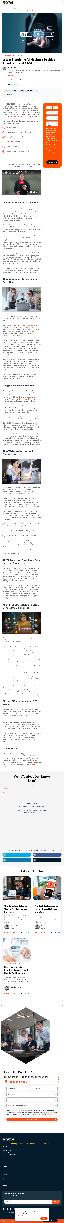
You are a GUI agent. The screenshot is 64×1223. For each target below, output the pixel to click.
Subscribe (56, 1201)
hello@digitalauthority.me (9, 1154)
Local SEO (7, 90)
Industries (6, 1182)
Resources (6, 1163)
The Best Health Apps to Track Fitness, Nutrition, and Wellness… (46, 909)
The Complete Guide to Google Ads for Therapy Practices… (15, 909)
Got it (44, 1218)
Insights (5, 1174)
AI (36, 90)
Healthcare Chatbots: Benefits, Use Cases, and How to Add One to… (16, 970)
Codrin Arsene (16, 926)
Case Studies (7, 1170)
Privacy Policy (50, 155)
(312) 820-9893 (6, 1152)
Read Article (8, 932)
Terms (48, 157)
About (4, 1178)
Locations (5, 1186)
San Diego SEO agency (17, 116)
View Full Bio (19, 84)
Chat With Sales (50, 1221)
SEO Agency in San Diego (26, 90)
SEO (15, 90)
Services (5, 1167)
